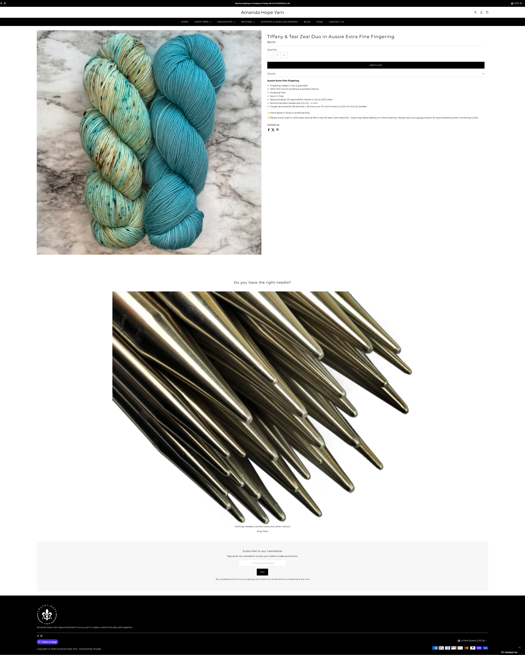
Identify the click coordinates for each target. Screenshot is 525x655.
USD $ (518, 3)
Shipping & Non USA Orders (279, 21)
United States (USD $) (473, 640)
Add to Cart (376, 65)
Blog (307, 21)
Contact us (273, 125)
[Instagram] (4, 3)
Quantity (272, 49)
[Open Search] (475, 12)
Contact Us (336, 21)
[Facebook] (1, 3)
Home (185, 21)
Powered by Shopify (90, 649)
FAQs (320, 21)
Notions (247, 21)
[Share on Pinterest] (277, 130)
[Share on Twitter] (273, 130)
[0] (487, 12)
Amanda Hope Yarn (262, 12)
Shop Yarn (202, 21)
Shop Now (262, 531)
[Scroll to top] (519, 647)
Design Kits (225, 21)
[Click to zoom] (257, 35)
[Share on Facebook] (269, 130)
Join (262, 572)
